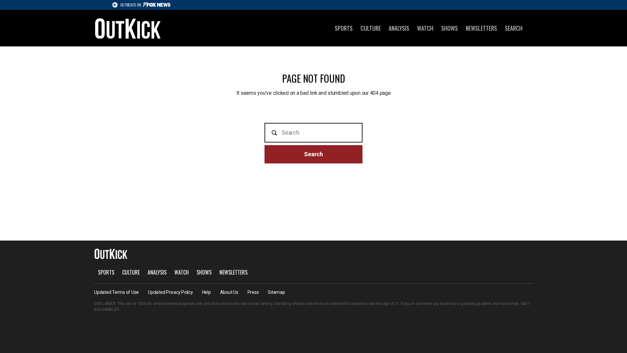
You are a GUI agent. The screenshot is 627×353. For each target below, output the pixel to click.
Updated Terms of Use (116, 292)
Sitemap (276, 292)
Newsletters (481, 28)
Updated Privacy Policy (170, 292)
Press (253, 292)
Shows (449, 28)
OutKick (128, 28)
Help (206, 292)
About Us (229, 292)
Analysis (399, 28)
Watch (425, 28)
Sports (344, 28)
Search (513, 28)
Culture (371, 28)
